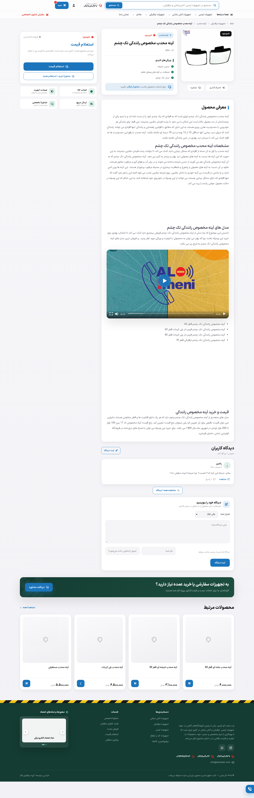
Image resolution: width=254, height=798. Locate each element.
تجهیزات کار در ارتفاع (159, 736)
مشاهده (222, 479)
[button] (164, 280)
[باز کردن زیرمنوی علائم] (133, 14)
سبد (58, 4)
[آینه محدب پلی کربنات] (99, 652)
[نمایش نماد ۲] (45, 744)
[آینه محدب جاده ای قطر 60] (208, 652)
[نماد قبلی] (62, 731)
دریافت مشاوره (37, 587)
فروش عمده (112, 729)
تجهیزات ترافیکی (156, 14)
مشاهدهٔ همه (29, 607)
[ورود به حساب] (73, 5)
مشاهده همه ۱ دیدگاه (166, 490)
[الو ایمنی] (228, 5)
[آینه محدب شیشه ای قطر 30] (154, 652)
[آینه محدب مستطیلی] (45, 652)
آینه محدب (201, 23)
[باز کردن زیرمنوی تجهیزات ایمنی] (195, 14)
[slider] (170, 313)
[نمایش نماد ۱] (43, 744)
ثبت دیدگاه (109, 450)
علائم (139, 14)
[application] (168, 284)
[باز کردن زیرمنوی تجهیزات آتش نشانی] (169, 14)
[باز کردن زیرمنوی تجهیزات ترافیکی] (146, 14)
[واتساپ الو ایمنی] (222, 747)
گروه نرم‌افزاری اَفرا (27, 775)
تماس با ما (124, 14)
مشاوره (194, 87)
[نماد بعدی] (25, 731)
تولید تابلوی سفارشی (109, 723)
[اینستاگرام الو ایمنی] (230, 747)
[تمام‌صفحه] (111, 314)
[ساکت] (116, 314)
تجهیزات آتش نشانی (181, 14)
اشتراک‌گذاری (215, 87)
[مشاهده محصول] (80, 683)
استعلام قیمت (56, 66)
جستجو (112, 5)
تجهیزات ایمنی (205, 14)
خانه (232, 23)
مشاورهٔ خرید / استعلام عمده (56, 76)
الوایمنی (225, 433)
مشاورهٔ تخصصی (111, 718)
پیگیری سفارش (111, 740)
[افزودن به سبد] (189, 683)
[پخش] (224, 314)
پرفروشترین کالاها (160, 741)
